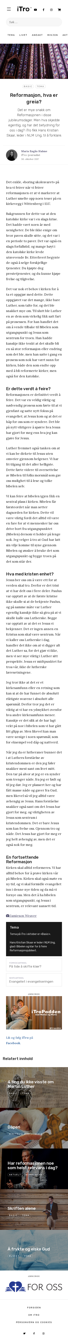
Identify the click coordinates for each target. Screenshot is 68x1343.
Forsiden (34, 1307)
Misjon (52, 35)
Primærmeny (9, 9)
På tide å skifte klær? (25, 966)
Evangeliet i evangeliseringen (31, 981)
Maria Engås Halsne (34, 151)
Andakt (37, 35)
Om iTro (34, 1315)
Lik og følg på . (19, 1040)
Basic (28, 86)
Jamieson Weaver (23, 916)
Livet (23, 35)
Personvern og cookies (34, 1322)
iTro (24, 9)
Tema (11, 35)
